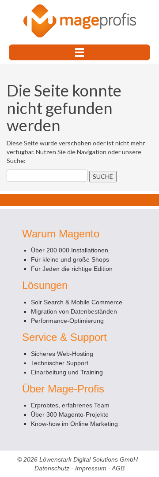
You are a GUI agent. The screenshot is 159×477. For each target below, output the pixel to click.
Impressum (90, 468)
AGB (118, 468)
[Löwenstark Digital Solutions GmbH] (79, 20)
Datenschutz (51, 468)
